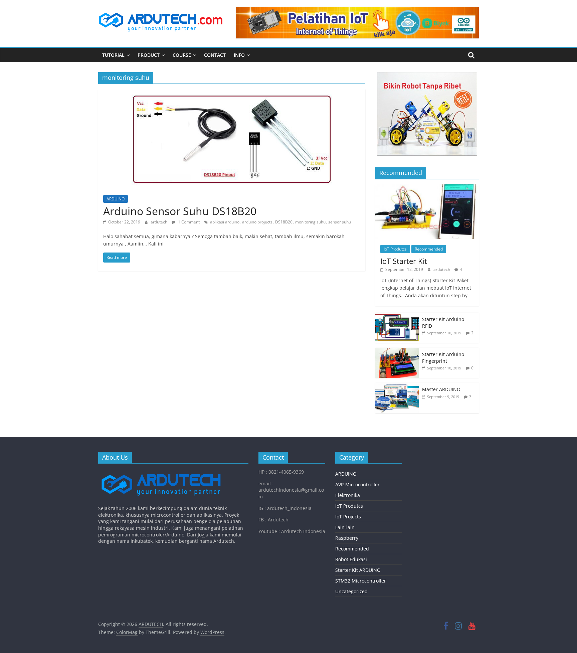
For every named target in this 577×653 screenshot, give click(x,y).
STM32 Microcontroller (360, 581)
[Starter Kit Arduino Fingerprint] (397, 351)
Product (149, 55)
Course (182, 55)
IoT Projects (348, 516)
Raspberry (346, 538)
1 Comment (188, 222)
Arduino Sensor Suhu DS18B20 (179, 211)
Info (239, 55)
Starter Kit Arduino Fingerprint (443, 357)
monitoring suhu (310, 222)
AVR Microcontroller (357, 484)
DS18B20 (284, 222)
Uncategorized (351, 591)
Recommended (429, 249)
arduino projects (257, 222)
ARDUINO (116, 199)
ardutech (159, 222)
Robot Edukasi (351, 559)
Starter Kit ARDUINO (358, 570)
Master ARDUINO (441, 389)
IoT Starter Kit (403, 261)
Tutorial (113, 55)
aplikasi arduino (224, 222)
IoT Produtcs (395, 249)
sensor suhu (339, 222)
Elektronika (347, 495)
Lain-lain (345, 527)
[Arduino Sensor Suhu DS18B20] (232, 93)
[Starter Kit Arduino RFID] (397, 316)
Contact (215, 55)
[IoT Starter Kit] (427, 188)
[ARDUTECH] (160, 472)
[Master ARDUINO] (397, 386)
